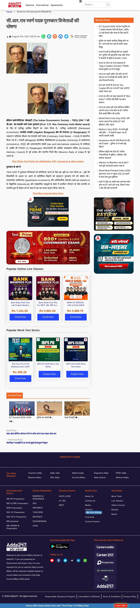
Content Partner (92, 521)
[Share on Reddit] (55, 36)
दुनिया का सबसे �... (45, 417)
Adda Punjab (78, 473)
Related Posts (14, 395)
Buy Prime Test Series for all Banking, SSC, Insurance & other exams (48, 161)
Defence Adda (122, 477)
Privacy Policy (130, 596)
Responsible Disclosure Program (60, 596)
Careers (93, 511)
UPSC (35, 526)
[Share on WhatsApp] (43, 36)
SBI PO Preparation (15, 499)
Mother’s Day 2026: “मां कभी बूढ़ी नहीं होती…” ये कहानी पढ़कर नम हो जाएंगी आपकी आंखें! (113, 132)
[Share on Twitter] (66, 36)
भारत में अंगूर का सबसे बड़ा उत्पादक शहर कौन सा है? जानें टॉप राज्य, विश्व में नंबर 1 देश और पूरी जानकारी (114, 184)
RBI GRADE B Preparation (12, 527)
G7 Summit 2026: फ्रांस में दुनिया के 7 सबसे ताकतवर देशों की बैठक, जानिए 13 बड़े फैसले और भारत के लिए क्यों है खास (114, 31)
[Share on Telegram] (49, 36)
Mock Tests (116, 496)
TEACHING (38, 512)
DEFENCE (37, 517)
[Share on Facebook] (61, 36)
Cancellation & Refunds (89, 596)
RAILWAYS (37, 508)
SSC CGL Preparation (16, 517)
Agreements (57, 5)
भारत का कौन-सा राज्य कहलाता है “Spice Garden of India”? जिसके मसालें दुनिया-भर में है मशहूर (114, 66)
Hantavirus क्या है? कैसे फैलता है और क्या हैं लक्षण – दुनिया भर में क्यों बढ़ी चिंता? (114, 143)
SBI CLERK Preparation (17, 503)
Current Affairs (78, 477)
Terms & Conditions (112, 596)
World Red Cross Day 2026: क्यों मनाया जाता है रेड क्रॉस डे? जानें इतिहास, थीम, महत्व (114, 121)
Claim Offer (120, 605)
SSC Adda (54, 477)
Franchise (89, 517)
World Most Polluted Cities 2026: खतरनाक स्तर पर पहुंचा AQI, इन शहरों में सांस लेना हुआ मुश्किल (115, 173)
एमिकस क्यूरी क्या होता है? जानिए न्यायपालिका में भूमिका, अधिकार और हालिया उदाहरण (113, 154)
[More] (80, 1)
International (42, 5)
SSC (35, 503)
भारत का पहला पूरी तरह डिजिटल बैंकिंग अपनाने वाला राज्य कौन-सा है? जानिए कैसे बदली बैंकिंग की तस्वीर (114, 110)
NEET (61, 505)
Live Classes (117, 501)
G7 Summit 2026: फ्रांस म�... (20, 419)
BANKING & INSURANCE (38, 497)
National (30, 5)
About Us (89, 496)
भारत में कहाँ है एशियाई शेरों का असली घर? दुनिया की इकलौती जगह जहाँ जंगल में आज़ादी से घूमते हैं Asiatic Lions (114, 55)
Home (9, 12)
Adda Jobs (55, 473)
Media (88, 505)
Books (114, 514)
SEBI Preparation (14, 508)
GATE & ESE (65, 496)
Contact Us (90, 501)
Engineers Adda (101, 473)
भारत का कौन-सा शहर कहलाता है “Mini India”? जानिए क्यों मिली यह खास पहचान (114, 99)
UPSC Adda (121, 473)
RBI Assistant (12, 521)
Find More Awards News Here (48, 193)
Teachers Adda (35, 473)
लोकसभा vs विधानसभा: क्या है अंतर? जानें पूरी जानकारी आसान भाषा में (114, 164)
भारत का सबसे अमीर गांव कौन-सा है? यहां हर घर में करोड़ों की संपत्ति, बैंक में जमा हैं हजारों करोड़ (113, 77)
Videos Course (118, 505)
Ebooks (114, 510)
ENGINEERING (40, 521)
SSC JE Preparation (15, 512)
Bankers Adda (34, 477)
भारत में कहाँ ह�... (71, 417)
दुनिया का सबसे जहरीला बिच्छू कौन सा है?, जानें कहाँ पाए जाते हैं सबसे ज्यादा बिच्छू (114, 44)
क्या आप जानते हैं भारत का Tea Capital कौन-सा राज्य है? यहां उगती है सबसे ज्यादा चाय (114, 88)
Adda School (100, 477)
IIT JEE (62, 501)
